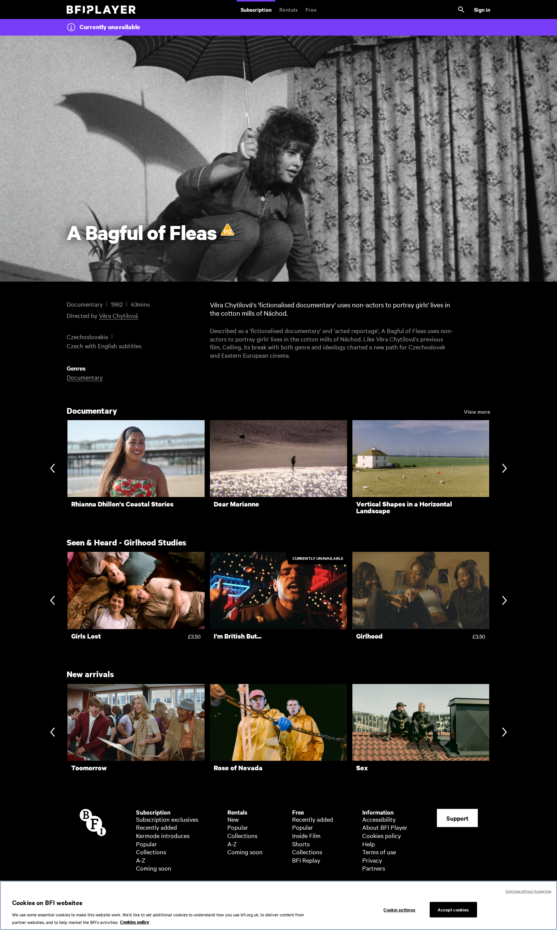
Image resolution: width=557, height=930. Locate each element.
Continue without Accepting (528, 891)
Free (311, 9)
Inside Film (306, 835)
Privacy (372, 860)
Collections (151, 851)
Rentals (288, 9)
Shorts (301, 844)
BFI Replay (306, 860)
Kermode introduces (162, 835)
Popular (146, 844)
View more (477, 411)
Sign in (482, 9)
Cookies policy (381, 835)
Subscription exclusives (167, 819)
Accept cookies (453, 909)
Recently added (156, 827)
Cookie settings (399, 909)
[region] (278, 905)
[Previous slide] (52, 469)
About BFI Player (384, 827)
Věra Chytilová (118, 315)
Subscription (256, 9)
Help (368, 844)
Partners (373, 868)
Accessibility (379, 819)
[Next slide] (504, 469)
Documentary (85, 377)
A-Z (141, 860)
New (233, 819)
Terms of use (379, 851)
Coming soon (153, 868)
